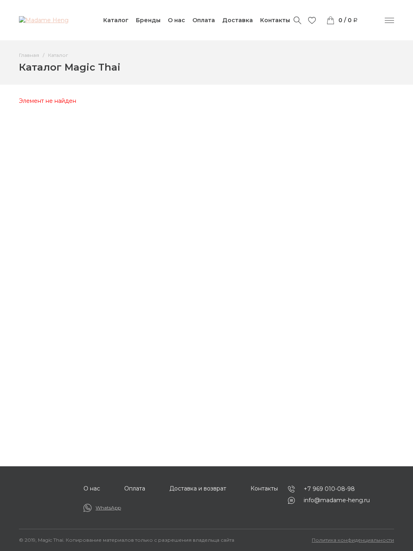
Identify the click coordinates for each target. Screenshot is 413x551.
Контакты (275, 20)
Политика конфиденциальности (353, 540)
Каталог (116, 20)
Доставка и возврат (197, 488)
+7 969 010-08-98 (329, 489)
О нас (176, 20)
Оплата (203, 20)
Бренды (148, 20)
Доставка (237, 20)
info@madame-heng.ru (337, 500)
